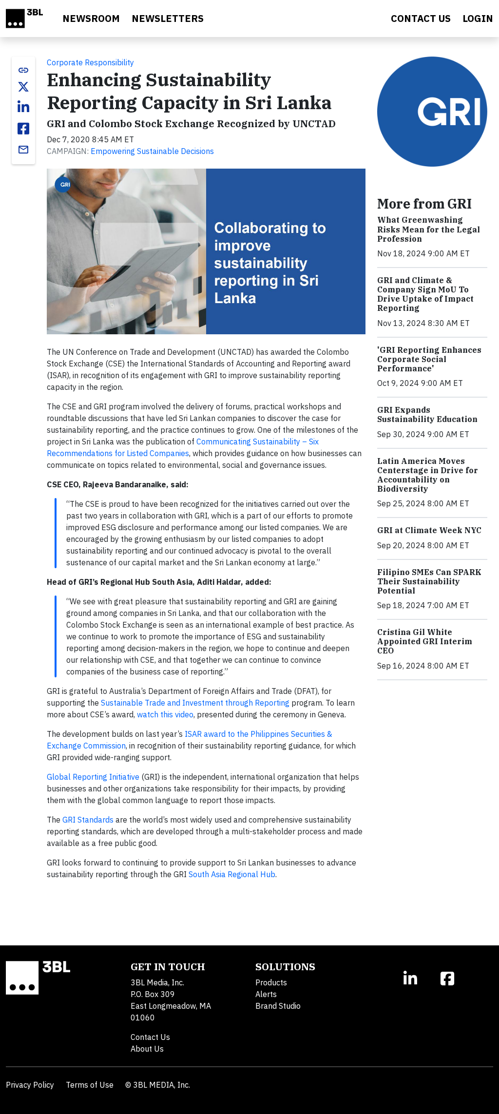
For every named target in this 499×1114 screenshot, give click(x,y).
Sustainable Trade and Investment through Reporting (195, 703)
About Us (147, 1049)
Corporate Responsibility (90, 62)
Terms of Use (90, 1085)
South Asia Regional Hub (232, 874)
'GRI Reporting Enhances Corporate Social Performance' (429, 359)
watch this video (165, 714)
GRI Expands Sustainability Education (427, 414)
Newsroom (91, 18)
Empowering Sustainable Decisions (152, 151)
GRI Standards (88, 820)
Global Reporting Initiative (93, 777)
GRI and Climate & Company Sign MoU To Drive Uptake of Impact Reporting (425, 294)
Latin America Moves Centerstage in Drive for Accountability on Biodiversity (427, 475)
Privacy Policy (30, 1085)
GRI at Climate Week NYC (429, 530)
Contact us (421, 18)
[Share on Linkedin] (23, 107)
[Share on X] (23, 87)
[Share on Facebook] (23, 128)
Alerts (266, 994)
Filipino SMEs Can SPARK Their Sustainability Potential (429, 581)
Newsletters (168, 18)
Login (477, 18)
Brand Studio (278, 1006)
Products (271, 982)
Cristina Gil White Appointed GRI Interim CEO (424, 641)
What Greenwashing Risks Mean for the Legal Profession (428, 229)
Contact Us (150, 1037)
